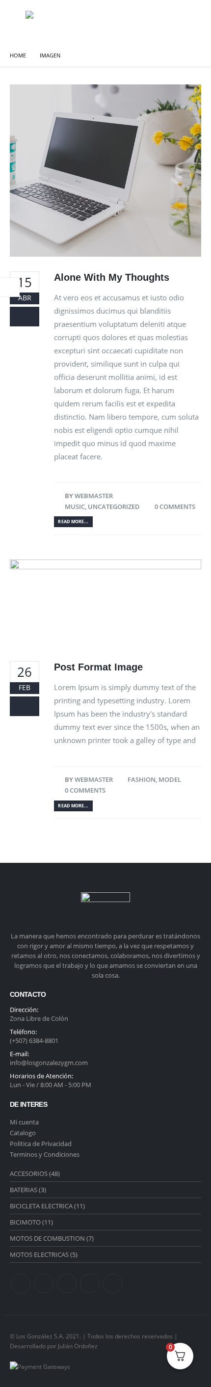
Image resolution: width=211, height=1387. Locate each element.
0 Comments (175, 506)
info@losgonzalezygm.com (49, 1062)
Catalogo (23, 1132)
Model (169, 779)
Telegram (90, 1283)
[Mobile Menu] (17, 22)
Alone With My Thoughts (111, 277)
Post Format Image (98, 667)
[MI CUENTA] (163, 22)
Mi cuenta (24, 1122)
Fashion (142, 779)
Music (75, 506)
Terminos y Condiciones (44, 1154)
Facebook (20, 1283)
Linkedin (67, 1283)
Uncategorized (114, 506)
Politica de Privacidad (41, 1143)
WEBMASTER (94, 495)
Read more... (73, 521)
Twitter (43, 1283)
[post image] (105, 170)
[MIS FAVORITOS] (187, 22)
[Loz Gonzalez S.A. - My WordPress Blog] (46, 22)
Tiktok (113, 1283)
